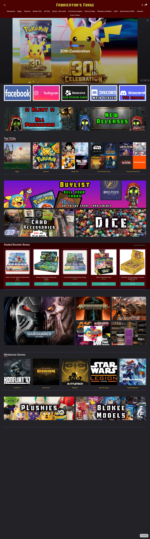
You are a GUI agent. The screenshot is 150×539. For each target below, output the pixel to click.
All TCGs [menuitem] (47, 11)
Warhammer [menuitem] (11, 11)
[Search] (5, 5)
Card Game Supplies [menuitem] (75, 11)
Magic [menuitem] (20, 11)
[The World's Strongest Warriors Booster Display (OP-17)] (132, 252)
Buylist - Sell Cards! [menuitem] (59, 11)
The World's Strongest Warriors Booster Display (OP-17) (132, 268)
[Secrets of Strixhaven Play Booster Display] (46, 252)
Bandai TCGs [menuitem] (37, 11)
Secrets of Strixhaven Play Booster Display (46, 268)
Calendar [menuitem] (140, 11)
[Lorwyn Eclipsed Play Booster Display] (75, 252)
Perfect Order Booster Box (103, 268)
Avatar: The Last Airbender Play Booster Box (17, 268)
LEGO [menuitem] (116, 11)
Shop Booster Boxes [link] (139, 235)
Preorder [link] (74, 53)
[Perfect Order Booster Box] (103, 252)
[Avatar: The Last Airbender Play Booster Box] (17, 252)
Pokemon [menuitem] (27, 11)
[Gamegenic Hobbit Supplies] (75, 46)
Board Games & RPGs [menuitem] (127, 11)
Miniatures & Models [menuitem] (104, 11)
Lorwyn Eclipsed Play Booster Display (75, 268)
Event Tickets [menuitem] (75, 15)
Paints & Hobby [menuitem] (90, 11)
